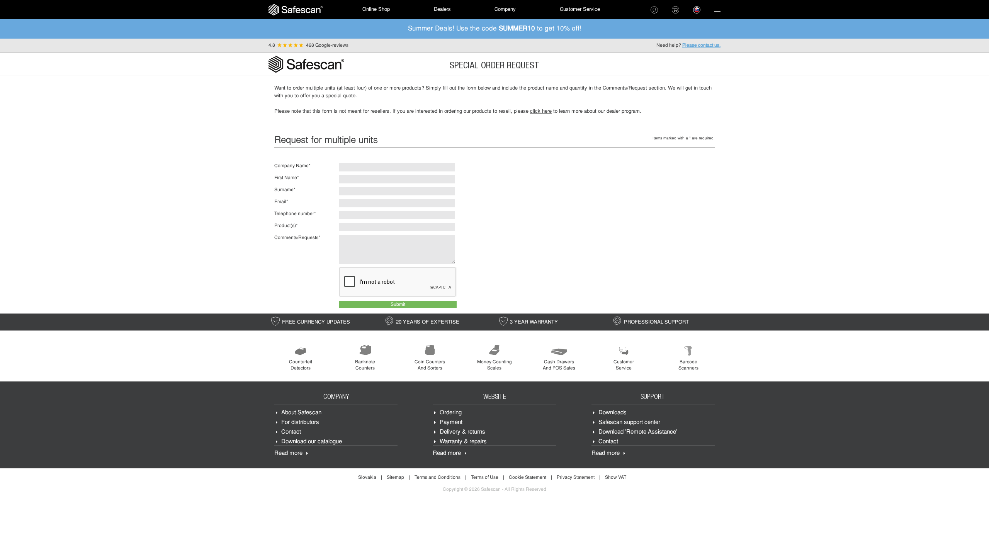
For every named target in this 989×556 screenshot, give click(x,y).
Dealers (442, 9)
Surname (285, 190)
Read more (288, 453)
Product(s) (286, 226)
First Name (286, 178)
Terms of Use (484, 477)
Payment (451, 422)
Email (281, 202)
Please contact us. (701, 45)
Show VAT (615, 477)
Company (505, 9)
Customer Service (580, 9)
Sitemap (395, 477)
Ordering (451, 413)
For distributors (300, 422)
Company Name (292, 166)
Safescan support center (629, 422)
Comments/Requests (297, 238)
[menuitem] (295, 9)
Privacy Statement (576, 477)
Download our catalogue (311, 442)
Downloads (612, 413)
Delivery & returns (462, 432)
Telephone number (295, 214)
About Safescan (301, 413)
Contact (291, 432)
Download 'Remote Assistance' (637, 432)
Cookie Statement (527, 477)
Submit (398, 304)
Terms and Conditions (438, 477)
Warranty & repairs (463, 442)
